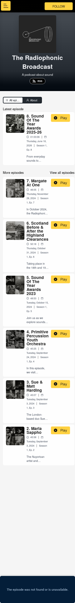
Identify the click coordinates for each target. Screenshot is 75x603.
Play (63, 118)
